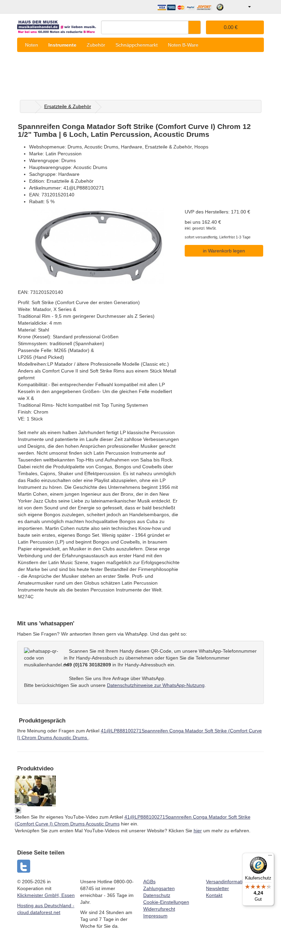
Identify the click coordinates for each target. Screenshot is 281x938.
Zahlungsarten (159, 888)
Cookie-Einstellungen (166, 902)
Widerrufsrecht (159, 909)
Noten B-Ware (183, 45)
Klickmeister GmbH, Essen (46, 895)
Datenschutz (156, 895)
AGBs (149, 881)
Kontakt (214, 895)
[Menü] (270, 857)
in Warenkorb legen (224, 250)
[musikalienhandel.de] (56, 25)
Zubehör (96, 45)
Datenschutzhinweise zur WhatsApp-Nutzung (156, 685)
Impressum (155, 916)
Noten (31, 45)
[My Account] (244, 7)
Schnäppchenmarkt (136, 45)
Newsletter (217, 888)
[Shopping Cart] (258, 7)
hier (198, 830)
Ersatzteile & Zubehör (67, 106)
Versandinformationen (230, 881)
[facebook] (24, 866)
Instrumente (62, 45)
